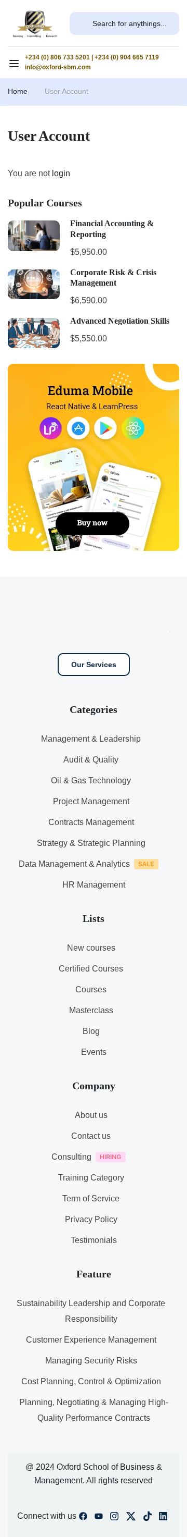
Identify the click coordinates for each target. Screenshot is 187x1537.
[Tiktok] (147, 1519)
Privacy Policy (91, 1219)
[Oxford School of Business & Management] (35, 22)
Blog (91, 1031)
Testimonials (94, 1240)
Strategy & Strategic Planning (91, 843)
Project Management (91, 801)
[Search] (81, 23)
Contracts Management (91, 822)
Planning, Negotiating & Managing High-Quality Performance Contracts (93, 1410)
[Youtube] (99, 1519)
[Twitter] (131, 1519)
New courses (91, 947)
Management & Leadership (91, 738)
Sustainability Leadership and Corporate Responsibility (91, 1311)
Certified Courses (91, 968)
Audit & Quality (90, 759)
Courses (90, 989)
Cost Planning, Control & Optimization (91, 1381)
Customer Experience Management (91, 1339)
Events (93, 1052)
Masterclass (91, 1010)
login (61, 173)
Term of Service (90, 1198)
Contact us (91, 1136)
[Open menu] (15, 65)
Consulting (71, 1156)
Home (18, 91)
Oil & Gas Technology (91, 780)
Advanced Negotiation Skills (119, 320)
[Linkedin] (163, 1519)
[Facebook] (83, 1519)
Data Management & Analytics (74, 863)
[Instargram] (114, 1519)
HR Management (93, 884)
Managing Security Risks (91, 1360)
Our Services (93, 664)
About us (91, 1115)
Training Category (91, 1177)
